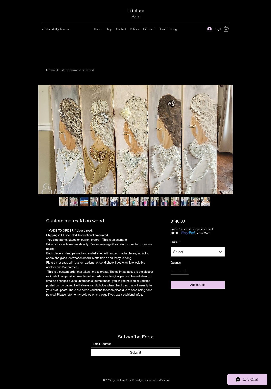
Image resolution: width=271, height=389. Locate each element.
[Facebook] (195, 29)
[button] (226, 29)
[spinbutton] (179, 271)
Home (50, 70)
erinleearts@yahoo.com (56, 29)
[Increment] (185, 271)
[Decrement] (174, 271)
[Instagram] (201, 29)
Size (175, 242)
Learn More (203, 233)
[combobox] (198, 252)
